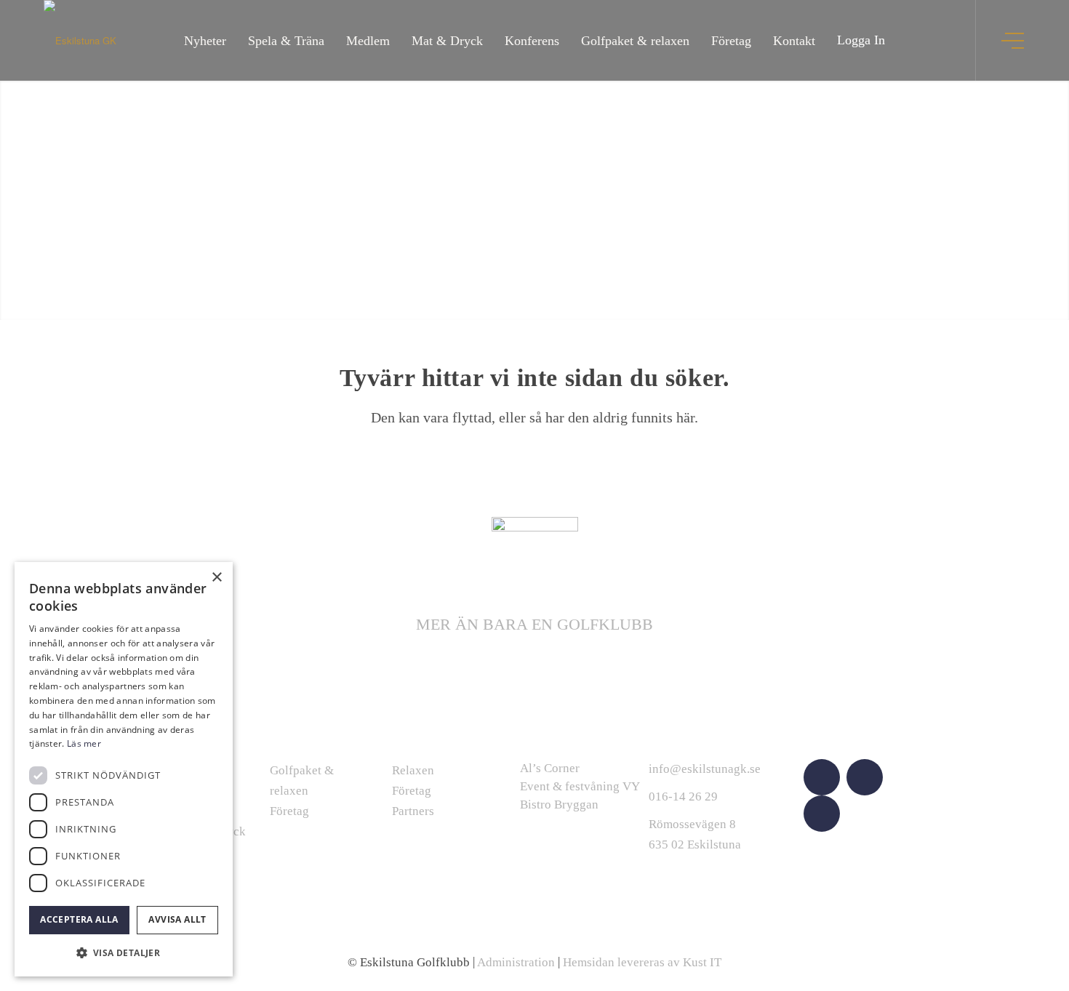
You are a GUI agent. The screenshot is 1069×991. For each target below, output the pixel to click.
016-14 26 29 (683, 796)
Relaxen (413, 770)
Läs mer (84, 743)
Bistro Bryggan (559, 804)
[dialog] (124, 769)
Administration (516, 962)
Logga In (861, 40)
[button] (123, 953)
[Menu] (1014, 40)
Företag (289, 811)
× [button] (216, 577)
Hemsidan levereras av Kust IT (642, 962)
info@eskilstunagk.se (705, 769)
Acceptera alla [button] (79, 919)
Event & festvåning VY (580, 786)
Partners (413, 811)
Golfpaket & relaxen (302, 780)
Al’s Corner (550, 768)
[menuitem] (205, 40)
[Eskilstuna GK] (80, 40)
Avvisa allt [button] (177, 919)
